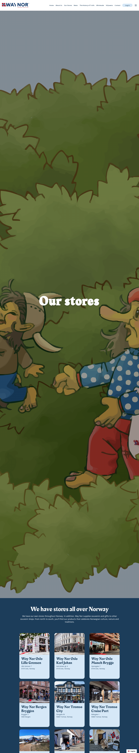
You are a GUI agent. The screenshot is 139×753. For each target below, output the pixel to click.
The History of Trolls (87, 5)
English (133, 751)
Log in (127, 5)
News (76, 5)
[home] (15, 5)
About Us (59, 5)
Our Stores (68, 5)
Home (51, 5)
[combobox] (131, 751)
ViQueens (109, 5)
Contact (117, 5)
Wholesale (100, 5)
